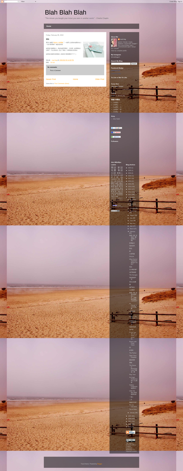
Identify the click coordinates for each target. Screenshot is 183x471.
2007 (130, 421)
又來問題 (132, 254)
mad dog (123, 39)
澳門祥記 (132, 287)
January (132, 412)
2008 (130, 419)
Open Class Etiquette (133, 356)
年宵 (130, 314)
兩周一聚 (118, 186)
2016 (130, 181)
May (131, 223)
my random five (117, 178)
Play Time (132, 374)
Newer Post (51, 79)
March (132, 229)
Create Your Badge (116, 73)
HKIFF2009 (114, 193)
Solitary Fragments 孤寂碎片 (133, 386)
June (131, 220)
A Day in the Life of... (133, 317)
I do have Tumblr (117, 86)
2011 (130, 194)
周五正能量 (132, 282)
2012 (130, 192)
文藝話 (121, 183)
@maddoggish (115, 57)
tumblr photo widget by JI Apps (130, 89)
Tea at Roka (133, 409)
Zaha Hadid (116, 119)
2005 (130, 427)
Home (48, 26)
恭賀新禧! (132, 311)
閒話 (114, 167)
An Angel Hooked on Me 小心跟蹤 (133, 380)
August (132, 215)
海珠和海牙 (132, 327)
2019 (130, 173)
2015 (130, 184)
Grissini (131, 256)
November (133, 204)
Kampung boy (114, 199)
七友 (115, 181)
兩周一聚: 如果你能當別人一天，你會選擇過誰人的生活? (133, 297)
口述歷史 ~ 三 (117, 107)
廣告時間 (132, 360)
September (133, 211)
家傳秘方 (132, 243)
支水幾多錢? (133, 269)
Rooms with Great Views (133, 343)
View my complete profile (119, 50)
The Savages (133, 275)
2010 (130, 197)
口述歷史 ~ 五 (117, 112)
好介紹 (115, 177)
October (132, 208)
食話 (120, 170)
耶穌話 (117, 188)
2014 (130, 186)
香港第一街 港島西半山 (132, 322)
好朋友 (131, 350)
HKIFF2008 (114, 196)
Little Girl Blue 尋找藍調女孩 (133, 392)
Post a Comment (55, 70)
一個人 (131, 397)
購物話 (121, 193)
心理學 (113, 195)
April (131, 226)
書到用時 (120, 185)
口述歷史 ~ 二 (117, 105)
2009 (130, 416)
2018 (130, 176)
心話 (113, 173)
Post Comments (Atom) (62, 83)
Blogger (99, 464)
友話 (119, 181)
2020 (130, 170)
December (133, 199)
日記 (115, 175)
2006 (130, 424)
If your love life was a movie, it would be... (133, 336)
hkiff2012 (120, 198)
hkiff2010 (120, 195)
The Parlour (132, 353)
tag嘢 (116, 183)
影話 (120, 167)
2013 (130, 189)
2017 (130, 178)
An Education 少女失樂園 (133, 306)
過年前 (131, 329)
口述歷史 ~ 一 (117, 102)
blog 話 (120, 191)
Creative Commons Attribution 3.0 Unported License (131, 449)
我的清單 (132, 246)
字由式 (121, 199)
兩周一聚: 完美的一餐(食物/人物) (133, 238)
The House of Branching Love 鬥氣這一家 (133, 369)
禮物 (130, 362)
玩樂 (114, 170)
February (132, 231)
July (131, 218)
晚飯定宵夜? (133, 402)
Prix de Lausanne (133, 405)
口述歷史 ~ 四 (117, 109)
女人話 (53, 62)
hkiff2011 (113, 198)
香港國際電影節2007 (117, 189)
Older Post (99, 79)
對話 (112, 201)
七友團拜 (132, 290)
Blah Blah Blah (65, 12)
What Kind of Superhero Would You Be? (133, 261)
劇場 (112, 186)
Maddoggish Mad (115, 70)
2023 (130, 168)
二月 (130, 399)
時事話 (113, 185)
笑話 (130, 267)
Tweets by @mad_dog (118, 95)
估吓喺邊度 (132, 272)
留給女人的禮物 (58, 42)
